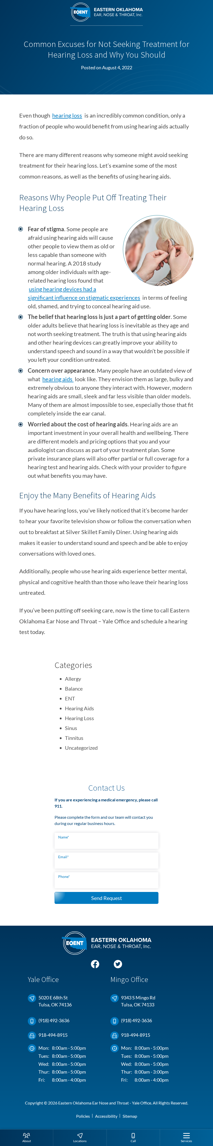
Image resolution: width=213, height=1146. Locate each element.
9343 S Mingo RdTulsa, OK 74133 (138, 1001)
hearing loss (67, 115)
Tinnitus (74, 738)
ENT (70, 698)
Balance (74, 688)
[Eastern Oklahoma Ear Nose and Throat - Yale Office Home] (106, 14)
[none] (26, 1137)
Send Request (106, 898)
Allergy (73, 679)
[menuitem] (26, 1137)
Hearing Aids (79, 708)
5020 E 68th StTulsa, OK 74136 (55, 1001)
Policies (83, 1116)
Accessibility (106, 1116)
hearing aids (58, 379)
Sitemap (130, 1116)
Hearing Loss (79, 718)
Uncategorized (81, 748)
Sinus (71, 728)
